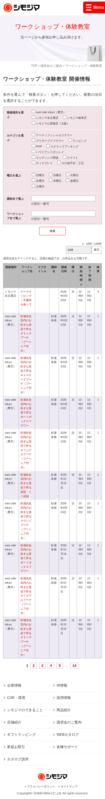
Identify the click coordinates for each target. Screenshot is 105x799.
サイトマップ (69, 786)
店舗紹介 (14, 722)
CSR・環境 (16, 698)
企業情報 (14, 685)
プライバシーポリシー (41, 786)
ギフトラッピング (21, 734)
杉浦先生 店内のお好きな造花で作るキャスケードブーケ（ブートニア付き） (27, 375)
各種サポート (67, 747)
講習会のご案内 (51, 66)
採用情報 (64, 698)
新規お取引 (16, 747)
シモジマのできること (25, 710)
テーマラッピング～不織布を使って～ (26, 300)
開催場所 (11, 267)
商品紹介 (64, 710)
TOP (34, 66)
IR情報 (62, 685)
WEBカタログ (68, 734)
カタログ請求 (18, 759)
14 (74, 666)
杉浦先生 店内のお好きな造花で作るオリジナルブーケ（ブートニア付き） (27, 449)
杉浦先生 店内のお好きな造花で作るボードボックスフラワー (27, 412)
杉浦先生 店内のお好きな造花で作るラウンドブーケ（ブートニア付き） (26, 520)
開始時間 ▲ (81, 275)
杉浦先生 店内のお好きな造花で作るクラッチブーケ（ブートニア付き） (27, 333)
